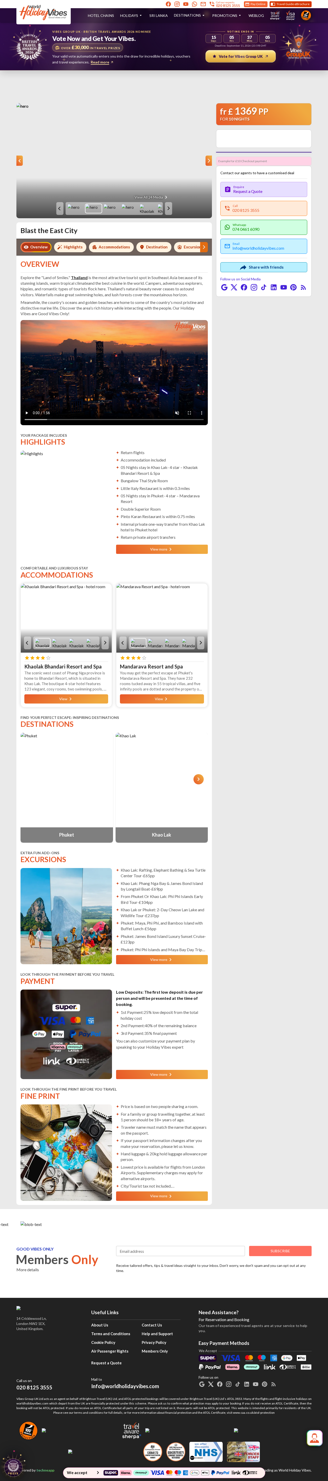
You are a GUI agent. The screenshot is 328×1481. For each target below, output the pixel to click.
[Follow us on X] (234, 287)
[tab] (36, 247)
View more (158, 549)
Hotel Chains (101, 15)
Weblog (256, 15)
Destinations (187, 15)
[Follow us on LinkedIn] (274, 287)
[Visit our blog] (303, 287)
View (63, 699)
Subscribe (280, 1251)
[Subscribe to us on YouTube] (186, 4)
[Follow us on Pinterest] (293, 287)
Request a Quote (106, 1363)
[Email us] (203, 4)
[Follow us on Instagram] (177, 4)
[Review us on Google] (224, 287)
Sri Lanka (158, 15)
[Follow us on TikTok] (264, 287)
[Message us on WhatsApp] (194, 4)
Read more (100, 62)
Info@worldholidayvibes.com (125, 1383)
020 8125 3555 (34, 1387)
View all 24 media (149, 197)
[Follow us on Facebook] (168, 4)
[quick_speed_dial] (314, 1438)
